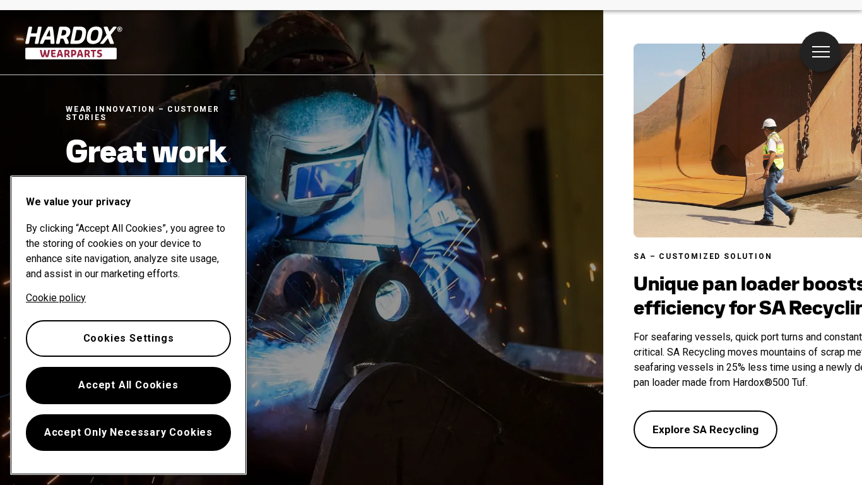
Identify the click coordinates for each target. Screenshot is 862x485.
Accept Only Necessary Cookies (128, 432)
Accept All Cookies (128, 385)
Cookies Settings (128, 338)
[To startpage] (74, 43)
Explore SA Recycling (705, 429)
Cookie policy (56, 298)
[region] (128, 325)
